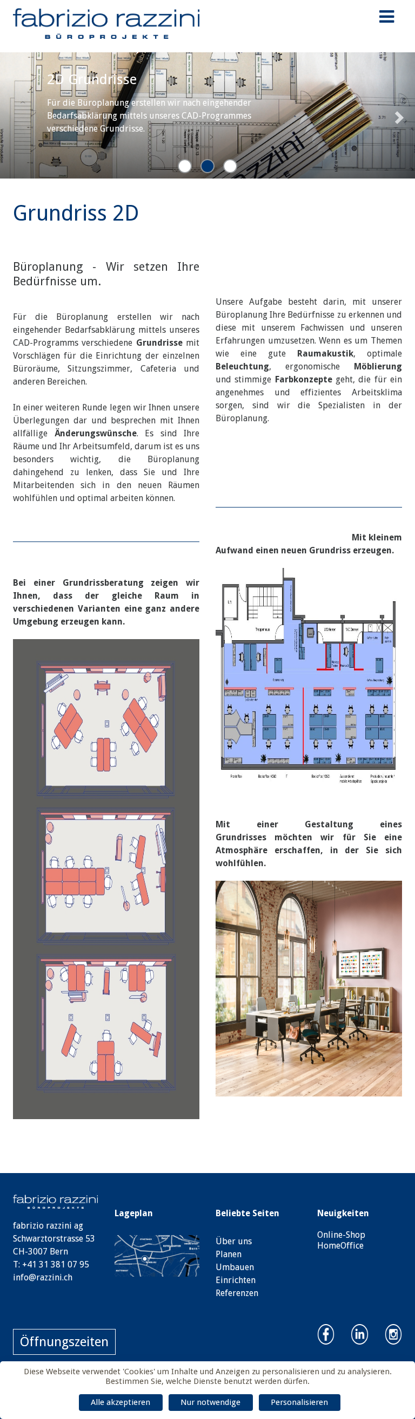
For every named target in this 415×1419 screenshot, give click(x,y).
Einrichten (236, 1280)
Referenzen (237, 1293)
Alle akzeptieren (120, 1402)
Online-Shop (341, 1235)
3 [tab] (230, 166)
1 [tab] (185, 166)
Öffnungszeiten (64, 1341)
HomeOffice (340, 1245)
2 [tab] (207, 166)
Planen (229, 1254)
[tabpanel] (207, 115)
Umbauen (235, 1267)
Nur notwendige (210, 1402)
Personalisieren (299, 1402)
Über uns (234, 1241)
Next (394, 115)
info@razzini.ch (42, 1277)
